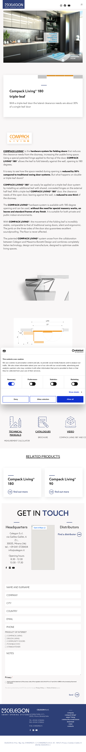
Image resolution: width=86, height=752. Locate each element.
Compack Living (14, 636)
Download (70, 722)
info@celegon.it (17, 550)
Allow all (70, 399)
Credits (77, 743)
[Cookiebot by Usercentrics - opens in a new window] (73, 351)
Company (70, 713)
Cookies (70, 743)
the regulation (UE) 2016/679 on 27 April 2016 (45, 681)
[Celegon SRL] (14, 4)
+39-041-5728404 (19, 546)
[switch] (32, 384)
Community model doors (70, 719)
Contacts (70, 726)
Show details (74, 392)
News (70, 724)
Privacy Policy (40, 688)
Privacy (64, 743)
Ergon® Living (70, 717)
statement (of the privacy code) (23, 681)
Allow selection (43, 399)
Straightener (13, 647)
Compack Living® (70, 715)
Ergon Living (13, 638)
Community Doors (16, 641)
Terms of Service (51, 688)
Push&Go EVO (13, 644)
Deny (16, 399)
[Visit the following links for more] (6, 567)
